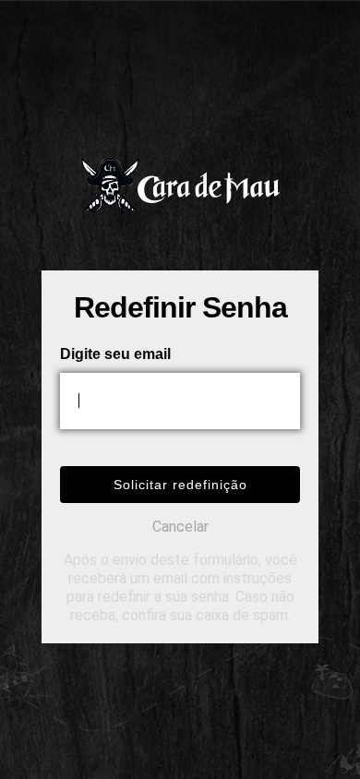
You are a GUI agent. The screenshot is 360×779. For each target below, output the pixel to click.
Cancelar (180, 526)
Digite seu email (115, 354)
